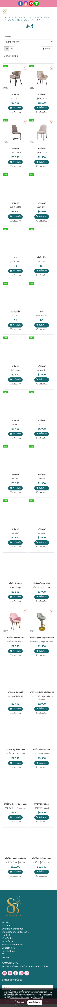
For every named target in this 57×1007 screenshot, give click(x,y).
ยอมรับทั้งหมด (34, 1002)
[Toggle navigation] (53, 11)
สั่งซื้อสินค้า (16, 107)
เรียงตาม (9, 36)
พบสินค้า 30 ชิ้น (11, 56)
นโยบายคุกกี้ (38, 997)
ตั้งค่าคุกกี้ (20, 1002)
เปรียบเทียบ (16, 112)
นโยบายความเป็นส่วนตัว (19, 997)
